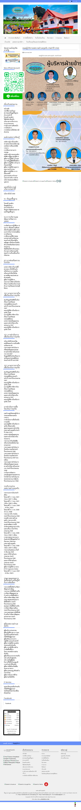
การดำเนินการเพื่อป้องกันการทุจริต (11, 421)
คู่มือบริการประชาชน (10, 630)
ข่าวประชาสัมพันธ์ (14, 38)
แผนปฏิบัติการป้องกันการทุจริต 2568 (11, 311)
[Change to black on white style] (71, 1)
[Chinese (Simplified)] (13, 756)
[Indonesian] (12, 758)
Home (5, 38)
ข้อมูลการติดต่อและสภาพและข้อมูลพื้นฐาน (11, 211)
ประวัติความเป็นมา (9, 111)
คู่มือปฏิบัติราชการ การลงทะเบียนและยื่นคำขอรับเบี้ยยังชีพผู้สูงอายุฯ (11, 634)
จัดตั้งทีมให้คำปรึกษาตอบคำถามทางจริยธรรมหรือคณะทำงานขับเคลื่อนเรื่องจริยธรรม (12, 252)
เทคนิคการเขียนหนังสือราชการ (11, 147)
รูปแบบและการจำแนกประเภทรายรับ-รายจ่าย (11, 177)
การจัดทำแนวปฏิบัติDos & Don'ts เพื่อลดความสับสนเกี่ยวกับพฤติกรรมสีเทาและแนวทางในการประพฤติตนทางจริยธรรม (12, 230)
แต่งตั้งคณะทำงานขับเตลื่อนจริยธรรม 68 (12, 344)
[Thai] (5, 756)
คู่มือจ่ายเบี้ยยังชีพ (9, 677)
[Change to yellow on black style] (68, 1)
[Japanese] (6, 760)
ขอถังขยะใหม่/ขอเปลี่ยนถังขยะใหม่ (11, 692)
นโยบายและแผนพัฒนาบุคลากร (11, 181)
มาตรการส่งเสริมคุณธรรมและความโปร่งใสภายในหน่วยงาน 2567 (11, 323)
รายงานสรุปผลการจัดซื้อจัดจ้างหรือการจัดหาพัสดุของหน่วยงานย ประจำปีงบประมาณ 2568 (12, 615)
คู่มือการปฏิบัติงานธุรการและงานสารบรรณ (11, 168)
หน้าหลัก (6, 109)
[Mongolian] (11, 762)
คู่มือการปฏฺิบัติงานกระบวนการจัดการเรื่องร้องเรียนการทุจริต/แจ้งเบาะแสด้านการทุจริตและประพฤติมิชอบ (12, 284)
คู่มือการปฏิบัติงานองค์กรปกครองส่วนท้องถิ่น (11, 644)
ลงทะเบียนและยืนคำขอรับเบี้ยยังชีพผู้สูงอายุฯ (12, 688)
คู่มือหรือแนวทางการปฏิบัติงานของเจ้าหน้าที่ (11, 640)
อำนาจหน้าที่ (8, 115)
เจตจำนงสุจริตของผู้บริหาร (12, 413)
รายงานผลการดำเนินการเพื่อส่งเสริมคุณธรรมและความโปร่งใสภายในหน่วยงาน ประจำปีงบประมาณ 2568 (11, 466)
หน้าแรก (10, 743)
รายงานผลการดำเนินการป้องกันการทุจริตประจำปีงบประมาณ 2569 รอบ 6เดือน (11, 457)
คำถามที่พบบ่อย (65, 758)
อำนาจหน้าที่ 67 (9, 207)
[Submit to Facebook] (28, 181)
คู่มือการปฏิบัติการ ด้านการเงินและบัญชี (12, 164)
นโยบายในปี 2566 (9, 194)
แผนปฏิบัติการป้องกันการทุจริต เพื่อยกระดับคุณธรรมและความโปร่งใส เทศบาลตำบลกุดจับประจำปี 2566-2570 (12, 428)
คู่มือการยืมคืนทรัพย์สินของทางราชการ (11, 667)
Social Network (9, 123)
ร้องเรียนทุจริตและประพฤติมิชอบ (36, 42)
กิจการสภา (50, 38)
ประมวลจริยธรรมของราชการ (10, 416)
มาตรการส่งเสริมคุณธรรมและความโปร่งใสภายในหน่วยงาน (11, 436)
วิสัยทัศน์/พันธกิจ (9, 119)
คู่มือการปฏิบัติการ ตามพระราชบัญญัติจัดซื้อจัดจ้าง (11, 160)
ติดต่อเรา (67, 38)
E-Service (59, 38)
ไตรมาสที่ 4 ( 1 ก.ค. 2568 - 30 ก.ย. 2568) (12, 511)
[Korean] (12, 760)
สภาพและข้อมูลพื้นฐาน (11, 113)
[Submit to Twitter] (51, 181)
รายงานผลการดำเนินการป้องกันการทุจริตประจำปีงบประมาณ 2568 (11, 449)
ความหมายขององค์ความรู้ (11, 144)
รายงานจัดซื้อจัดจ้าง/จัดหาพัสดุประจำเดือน (12, 588)
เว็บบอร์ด (7, 42)
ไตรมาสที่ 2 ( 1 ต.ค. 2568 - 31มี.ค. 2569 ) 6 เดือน (12, 547)
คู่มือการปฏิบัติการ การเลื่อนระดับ (10, 172)
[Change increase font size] (76, 1)
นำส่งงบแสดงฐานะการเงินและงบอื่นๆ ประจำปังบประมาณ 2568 (12, 529)
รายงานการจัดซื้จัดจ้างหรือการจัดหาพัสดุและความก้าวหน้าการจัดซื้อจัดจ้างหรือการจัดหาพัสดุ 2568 (12, 594)
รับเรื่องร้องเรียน (40, 38)
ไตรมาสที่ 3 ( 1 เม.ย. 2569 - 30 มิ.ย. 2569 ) (12, 572)
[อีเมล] (57, 181)
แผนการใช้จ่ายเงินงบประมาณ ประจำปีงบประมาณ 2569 (10, 562)
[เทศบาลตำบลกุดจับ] (40, 19)
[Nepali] (17, 762)
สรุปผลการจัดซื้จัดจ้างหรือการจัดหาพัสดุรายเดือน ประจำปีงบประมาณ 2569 (11, 608)
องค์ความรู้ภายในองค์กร (11, 142)
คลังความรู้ (63, 753)
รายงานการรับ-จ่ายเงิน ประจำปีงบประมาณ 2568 (11, 515)
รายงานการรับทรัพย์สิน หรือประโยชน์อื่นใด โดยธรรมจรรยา (11, 443)
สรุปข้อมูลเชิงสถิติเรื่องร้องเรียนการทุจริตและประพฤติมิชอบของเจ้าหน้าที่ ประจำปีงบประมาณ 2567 (12, 304)
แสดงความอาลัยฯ (17, 42)
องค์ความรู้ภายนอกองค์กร (11, 154)
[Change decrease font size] (73, 1)
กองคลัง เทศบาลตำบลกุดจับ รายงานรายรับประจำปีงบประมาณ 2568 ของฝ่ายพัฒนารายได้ (11, 521)
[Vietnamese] (7, 764)
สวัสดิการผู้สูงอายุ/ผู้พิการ (11, 156)
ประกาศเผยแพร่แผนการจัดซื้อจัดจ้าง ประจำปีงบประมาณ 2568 (11, 602)
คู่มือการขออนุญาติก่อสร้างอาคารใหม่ (12, 672)
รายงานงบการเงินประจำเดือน (11, 494)
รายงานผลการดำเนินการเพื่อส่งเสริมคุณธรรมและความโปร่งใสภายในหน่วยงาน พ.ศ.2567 (11, 350)
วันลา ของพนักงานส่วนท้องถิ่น (11, 653)
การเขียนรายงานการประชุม (10, 151)
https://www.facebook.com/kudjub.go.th (28, 794)
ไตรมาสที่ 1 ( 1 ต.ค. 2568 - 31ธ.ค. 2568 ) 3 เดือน (12, 534)
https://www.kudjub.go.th (45, 794)
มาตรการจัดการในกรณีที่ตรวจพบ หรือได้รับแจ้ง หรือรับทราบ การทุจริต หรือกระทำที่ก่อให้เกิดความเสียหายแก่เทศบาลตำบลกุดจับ (11, 272)
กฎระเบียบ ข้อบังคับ (65, 755)
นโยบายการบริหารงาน (11, 121)
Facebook (8, 703)
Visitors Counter (12, 733)
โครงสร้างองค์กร (9, 117)
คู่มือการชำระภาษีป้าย (10, 675)
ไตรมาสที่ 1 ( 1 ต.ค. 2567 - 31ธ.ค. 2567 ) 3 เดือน (12, 498)
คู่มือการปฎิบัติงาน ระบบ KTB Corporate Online (11, 568)
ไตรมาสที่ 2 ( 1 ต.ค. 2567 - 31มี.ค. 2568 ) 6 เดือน (12, 502)
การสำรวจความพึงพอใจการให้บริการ (11, 127)
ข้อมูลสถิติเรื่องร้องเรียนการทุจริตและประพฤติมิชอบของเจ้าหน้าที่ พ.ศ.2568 (12, 358)
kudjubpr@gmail (58, 794)
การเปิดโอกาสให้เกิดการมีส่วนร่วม (11, 131)
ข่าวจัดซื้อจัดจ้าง (28, 38)
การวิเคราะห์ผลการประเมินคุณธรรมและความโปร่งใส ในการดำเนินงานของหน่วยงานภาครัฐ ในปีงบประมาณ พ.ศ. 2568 (12, 477)
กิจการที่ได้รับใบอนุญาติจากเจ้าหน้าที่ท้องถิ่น (11, 663)
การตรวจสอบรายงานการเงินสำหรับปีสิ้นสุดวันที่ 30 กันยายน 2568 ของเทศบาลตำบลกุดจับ (12, 540)
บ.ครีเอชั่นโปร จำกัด (44, 799)
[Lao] (17, 760)
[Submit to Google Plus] (40, 181)
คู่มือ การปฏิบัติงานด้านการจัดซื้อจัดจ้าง (11, 648)
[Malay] (5, 762)
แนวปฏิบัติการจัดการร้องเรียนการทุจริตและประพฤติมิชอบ (11, 317)
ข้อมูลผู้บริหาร (8, 205)
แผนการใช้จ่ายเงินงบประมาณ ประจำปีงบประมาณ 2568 (10, 556)
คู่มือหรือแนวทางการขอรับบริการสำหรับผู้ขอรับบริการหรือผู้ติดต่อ (12, 658)
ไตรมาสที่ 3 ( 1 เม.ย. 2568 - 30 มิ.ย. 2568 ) (12, 506)
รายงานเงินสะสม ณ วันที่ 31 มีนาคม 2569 (11, 551)
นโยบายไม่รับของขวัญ (10, 341)
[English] (5, 758)
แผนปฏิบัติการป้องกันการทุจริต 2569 (11, 328)
